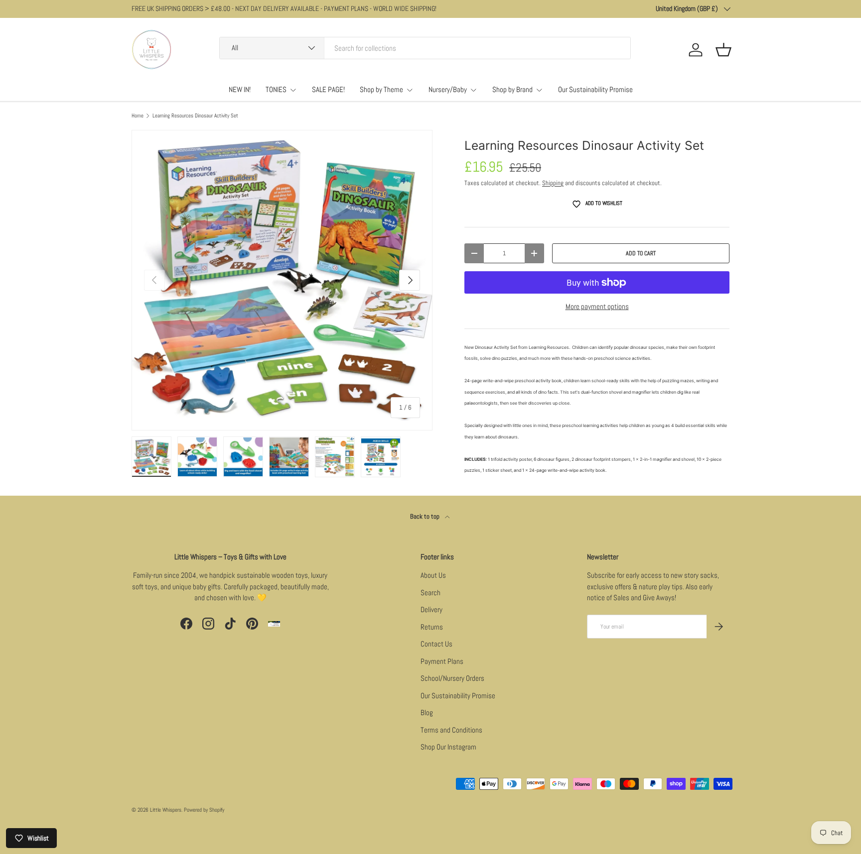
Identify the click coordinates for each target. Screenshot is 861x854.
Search (430, 592)
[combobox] (425, 48)
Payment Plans (442, 661)
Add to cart (641, 253)
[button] (723, 50)
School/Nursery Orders (452, 678)
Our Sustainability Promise (595, 89)
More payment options (597, 306)
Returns (432, 627)
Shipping (553, 183)
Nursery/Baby (448, 89)
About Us (433, 575)
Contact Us (436, 643)
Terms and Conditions (451, 730)
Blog (427, 712)
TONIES (276, 89)
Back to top (425, 516)
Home (138, 115)
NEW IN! (240, 89)
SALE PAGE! (328, 89)
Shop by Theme (381, 89)
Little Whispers (165, 809)
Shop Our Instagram (448, 746)
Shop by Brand (512, 89)
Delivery (431, 609)
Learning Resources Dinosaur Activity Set (195, 115)
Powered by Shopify (204, 809)
